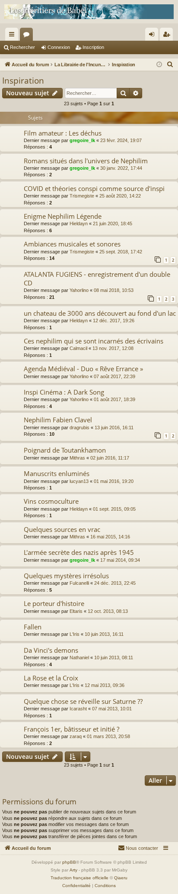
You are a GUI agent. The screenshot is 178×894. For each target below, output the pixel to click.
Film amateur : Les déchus (63, 133)
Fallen (32, 626)
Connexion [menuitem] (153, 36)
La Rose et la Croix (51, 678)
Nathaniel (79, 657)
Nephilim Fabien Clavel (58, 419)
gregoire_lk (82, 140)
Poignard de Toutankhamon (65, 450)
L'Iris (74, 634)
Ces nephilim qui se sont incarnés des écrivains (93, 341)
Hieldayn (79, 223)
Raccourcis (13, 36)
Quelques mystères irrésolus (66, 575)
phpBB (69, 862)
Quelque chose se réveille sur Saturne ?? (83, 701)
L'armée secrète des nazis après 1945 (79, 552)
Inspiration (23, 80)
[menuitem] (170, 64)
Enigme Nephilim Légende (63, 216)
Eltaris (76, 611)
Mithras (77, 457)
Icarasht (78, 708)
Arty (73, 870)
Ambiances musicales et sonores (72, 244)
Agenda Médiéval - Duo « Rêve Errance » (83, 368)
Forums (28, 36)
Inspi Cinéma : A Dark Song (64, 392)
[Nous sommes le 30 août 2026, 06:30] (159, 65)
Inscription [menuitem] (168, 36)
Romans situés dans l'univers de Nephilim (86, 160)
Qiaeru (120, 877)
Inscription (93, 47)
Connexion (59, 47)
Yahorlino (79, 290)
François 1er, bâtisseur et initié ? (71, 729)
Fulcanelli (79, 583)
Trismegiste (82, 195)
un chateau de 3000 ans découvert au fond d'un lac (100, 313)
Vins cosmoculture (51, 501)
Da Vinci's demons (51, 650)
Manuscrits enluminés (56, 473)
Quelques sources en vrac (62, 529)
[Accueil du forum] (89, 11)
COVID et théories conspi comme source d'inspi (94, 188)
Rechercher (22, 47)
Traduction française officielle (79, 877)
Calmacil (78, 348)
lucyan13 (79, 481)
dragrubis (79, 427)
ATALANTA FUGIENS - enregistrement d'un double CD (97, 278)
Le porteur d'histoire (54, 603)
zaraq (76, 736)
